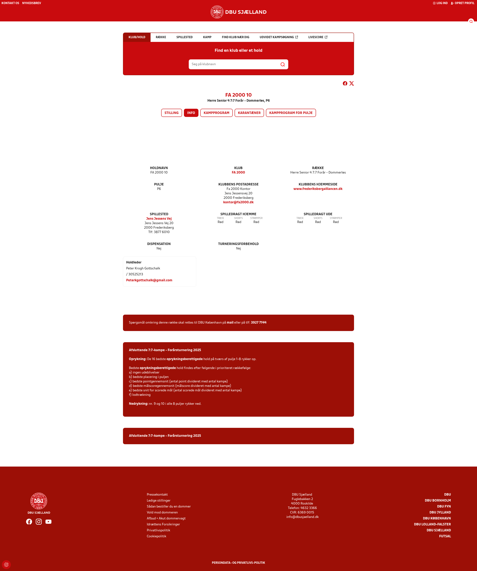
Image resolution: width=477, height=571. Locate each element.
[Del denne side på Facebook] (345, 84)
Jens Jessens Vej (159, 218)
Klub (238, 168)
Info (191, 113)
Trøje (220, 218)
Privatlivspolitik (158, 530)
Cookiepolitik (156, 536)
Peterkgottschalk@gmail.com (149, 280)
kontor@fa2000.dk (238, 202)
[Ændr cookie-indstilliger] (6, 564)
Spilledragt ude (318, 214)
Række (318, 168)
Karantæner (249, 113)
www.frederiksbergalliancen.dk (317, 189)
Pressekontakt (157, 494)
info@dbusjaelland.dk (302, 517)
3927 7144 (258, 322)
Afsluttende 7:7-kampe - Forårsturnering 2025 (165, 350)
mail (230, 322)
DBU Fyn (444, 506)
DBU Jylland (440, 512)
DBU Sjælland (439, 530)
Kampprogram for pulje (291, 113)
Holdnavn (159, 168)
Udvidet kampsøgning (277, 37)
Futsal (445, 536)
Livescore (315, 37)
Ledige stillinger (158, 500)
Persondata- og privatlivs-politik (238, 563)
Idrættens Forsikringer (163, 524)
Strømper (256, 218)
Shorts (238, 218)
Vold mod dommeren (162, 512)
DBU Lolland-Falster (432, 524)
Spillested (159, 214)
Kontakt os (10, 3)
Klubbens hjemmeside (318, 184)
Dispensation (159, 244)
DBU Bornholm (438, 500)
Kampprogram (216, 113)
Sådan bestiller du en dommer (169, 506)
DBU (447, 494)
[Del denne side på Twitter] (351, 84)
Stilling (172, 113)
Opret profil (464, 3)
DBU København (437, 518)
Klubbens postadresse (238, 184)
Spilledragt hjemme (238, 214)
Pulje (159, 184)
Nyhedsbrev (31, 3)
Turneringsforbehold (238, 244)
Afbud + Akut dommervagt (166, 518)
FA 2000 (238, 172)
